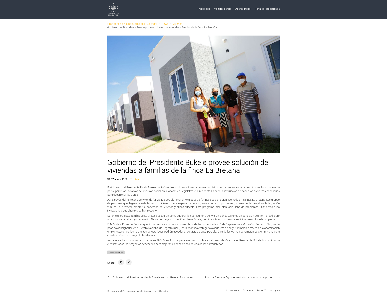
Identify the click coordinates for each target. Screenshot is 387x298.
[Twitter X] (129, 262)
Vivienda (138, 179)
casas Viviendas (116, 252)
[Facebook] (121, 262)
